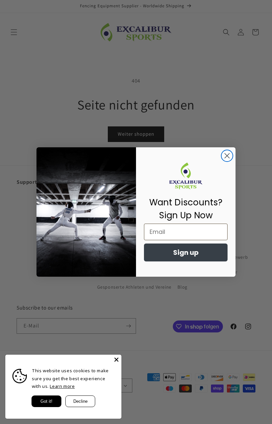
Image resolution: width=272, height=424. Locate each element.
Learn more (62, 386)
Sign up (186, 252)
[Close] (116, 359)
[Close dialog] (227, 156)
